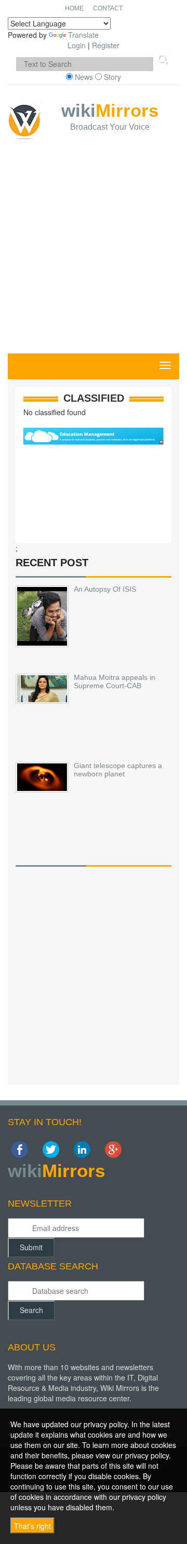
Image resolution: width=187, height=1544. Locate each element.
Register (105, 45)
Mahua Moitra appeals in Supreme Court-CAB (114, 681)
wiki (109, 116)
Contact (108, 8)
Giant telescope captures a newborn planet (118, 769)
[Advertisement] (93, 254)
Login (77, 45)
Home (74, 8)
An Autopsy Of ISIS (105, 589)
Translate (83, 35)
